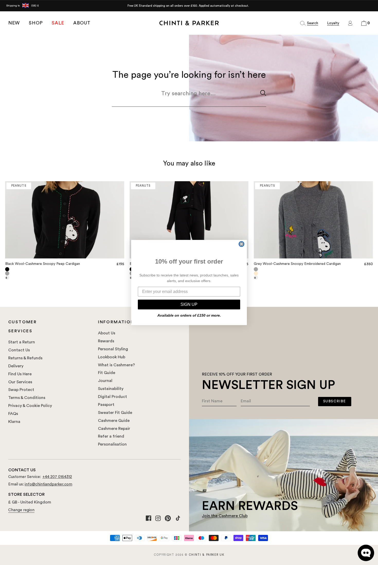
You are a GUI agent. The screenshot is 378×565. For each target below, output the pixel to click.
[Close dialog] (241, 244)
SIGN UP (189, 304)
